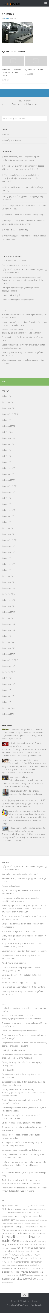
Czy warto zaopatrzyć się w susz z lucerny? (25, 729)
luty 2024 (7, 450)
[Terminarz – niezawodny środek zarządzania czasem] (13, 61)
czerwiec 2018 (9, 630)
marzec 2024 (9, 444)
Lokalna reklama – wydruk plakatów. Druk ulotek (27, 811)
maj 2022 (7, 504)
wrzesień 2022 (9, 492)
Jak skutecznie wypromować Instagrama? (18, 299)
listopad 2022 (9, 480)
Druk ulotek (5, 1223)
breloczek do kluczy (23, 1206)
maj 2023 (7, 462)
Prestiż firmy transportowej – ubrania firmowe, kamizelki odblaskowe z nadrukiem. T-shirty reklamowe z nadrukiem (24, 1165)
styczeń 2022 (9, 528)
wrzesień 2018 (9, 624)
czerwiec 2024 (9, 438)
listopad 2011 (9, 714)
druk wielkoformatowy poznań (30, 1223)
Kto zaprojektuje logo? (11, 295)
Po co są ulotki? (8, 1070)
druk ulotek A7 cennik (15, 1223)
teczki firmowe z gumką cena (26, 1271)
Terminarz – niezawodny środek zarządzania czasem (11, 72)
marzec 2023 (9, 474)
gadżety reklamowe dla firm (17, 1230)
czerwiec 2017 (9, 684)
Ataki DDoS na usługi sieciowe (14, 260)
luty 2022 (7, 522)
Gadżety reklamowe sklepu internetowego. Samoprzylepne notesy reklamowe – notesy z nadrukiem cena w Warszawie (24, 1092)
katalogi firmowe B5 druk (29, 1241)
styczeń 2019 (9, 618)
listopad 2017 (9, 654)
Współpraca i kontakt (12, 140)
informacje (40, 1233)
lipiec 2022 (8, 498)
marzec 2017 (9, 696)
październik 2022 (11, 486)
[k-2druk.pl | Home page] (15, 3)
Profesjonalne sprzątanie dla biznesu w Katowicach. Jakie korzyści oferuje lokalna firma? (25, 794)
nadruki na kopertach (28, 1247)
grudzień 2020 (9, 582)
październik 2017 (11, 660)
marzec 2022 (9, 516)
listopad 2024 (9, 426)
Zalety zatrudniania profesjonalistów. (23, 760)
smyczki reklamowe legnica (9, 1265)
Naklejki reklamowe (22, 1251)
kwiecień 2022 (9, 510)
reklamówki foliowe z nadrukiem (23, 1259)
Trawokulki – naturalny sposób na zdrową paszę (23, 214)
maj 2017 (7, 690)
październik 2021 (11, 540)
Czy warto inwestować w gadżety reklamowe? (20, 874)
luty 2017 (7, 702)
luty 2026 (7, 396)
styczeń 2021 (9, 576)
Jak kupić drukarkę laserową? (13, 1050)
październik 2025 (11, 414)
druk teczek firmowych (39, 1220)
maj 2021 (7, 558)
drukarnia (9, 1209)
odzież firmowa (35, 1251)
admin (6, 19)
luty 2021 (7, 570)
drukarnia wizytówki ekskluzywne (19, 1213)
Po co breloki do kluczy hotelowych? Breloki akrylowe (23, 987)
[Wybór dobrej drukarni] (36, 61)
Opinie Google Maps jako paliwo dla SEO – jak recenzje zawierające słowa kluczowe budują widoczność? (21, 178)
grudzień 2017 (9, 648)
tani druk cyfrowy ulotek (27, 1265)
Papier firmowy (9, 1254)
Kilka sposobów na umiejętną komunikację (19, 982)
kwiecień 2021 (9, 564)
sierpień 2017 (9, 672)
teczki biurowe (17, 1268)
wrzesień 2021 (9, 546)
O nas (6, 134)
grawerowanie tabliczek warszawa (19, 1233)
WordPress (18, 1305)
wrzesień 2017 (9, 666)
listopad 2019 (9, 612)
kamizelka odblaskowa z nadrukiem (21, 1238)
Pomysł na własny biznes (18, 777)
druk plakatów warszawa (24, 1220)
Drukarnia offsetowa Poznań (24, 1209)
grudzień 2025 (9, 408)
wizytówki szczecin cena (33, 1275)
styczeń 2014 (9, 708)
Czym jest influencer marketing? (16, 230)
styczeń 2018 (9, 642)
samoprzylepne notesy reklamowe (29, 1262)
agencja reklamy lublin (10, 1206)
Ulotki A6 (22, 1275)
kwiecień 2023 (9, 468)
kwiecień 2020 (9, 600)
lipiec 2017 (8, 678)
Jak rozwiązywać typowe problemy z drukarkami (21, 1150)
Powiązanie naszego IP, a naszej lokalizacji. (19, 931)
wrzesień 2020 (9, 588)
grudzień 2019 (9, 606)
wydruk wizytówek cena (25, 1278)
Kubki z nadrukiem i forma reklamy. (16, 265)
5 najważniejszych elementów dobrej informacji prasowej (24, 951)
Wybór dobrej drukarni (34, 69)
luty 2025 (7, 420)
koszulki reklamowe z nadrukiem (25, 1244)
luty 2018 (7, 636)
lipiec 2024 (8, 432)
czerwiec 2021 (9, 552)
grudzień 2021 (9, 534)
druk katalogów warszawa (25, 1216)
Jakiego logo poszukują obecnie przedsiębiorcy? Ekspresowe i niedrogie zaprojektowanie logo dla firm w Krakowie (24, 280)
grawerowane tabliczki (34, 1230)
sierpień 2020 (9, 594)
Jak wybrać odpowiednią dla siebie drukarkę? (20, 1030)
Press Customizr (36, 1305)
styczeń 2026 (9, 402)
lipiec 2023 (8, 456)
